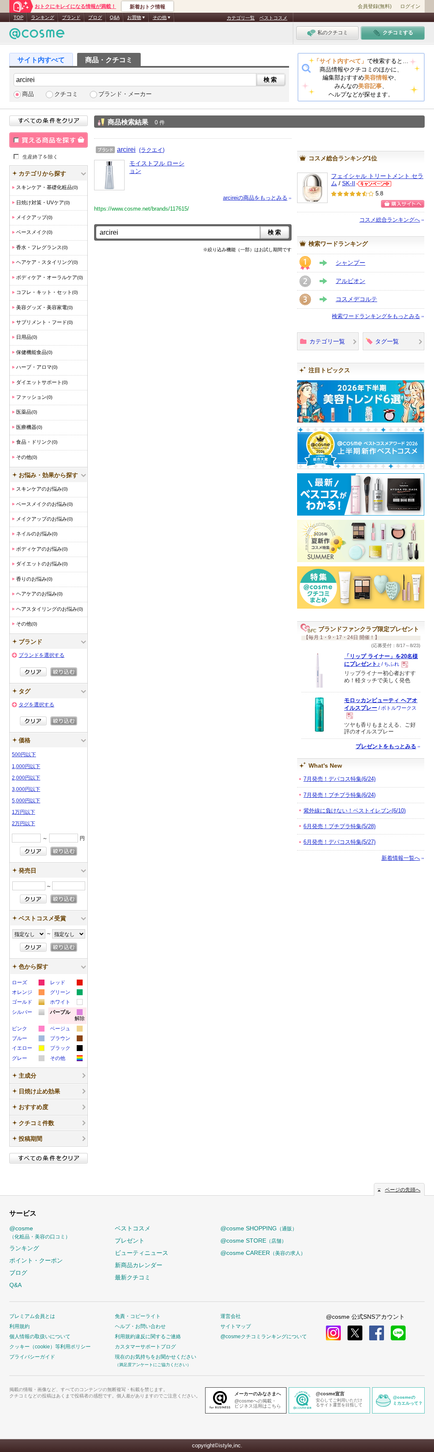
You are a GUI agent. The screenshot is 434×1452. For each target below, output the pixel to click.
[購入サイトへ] (402, 204)
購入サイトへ (402, 204)
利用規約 (19, 1326)
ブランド (71, 17)
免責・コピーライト (138, 1316)
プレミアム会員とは (32, 1316)
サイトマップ (235, 1326)
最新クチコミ (132, 1277)
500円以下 (24, 755)
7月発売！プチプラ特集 (339, 795)
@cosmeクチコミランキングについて (263, 1336)
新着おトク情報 (147, 7)
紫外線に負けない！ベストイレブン (354, 810)
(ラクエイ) (151, 150)
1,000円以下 (26, 766)
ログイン (410, 6)
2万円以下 (23, 823)
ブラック (66, 1049)
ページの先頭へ (402, 1190)
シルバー (28, 1013)
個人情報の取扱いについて (39, 1336)
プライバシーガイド (32, 1357)
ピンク (28, 1030)
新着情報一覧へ (400, 858)
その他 (66, 1059)
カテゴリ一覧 (241, 17)
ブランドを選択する (41, 655)
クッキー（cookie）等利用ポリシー (50, 1347)
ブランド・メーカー (125, 94)
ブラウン (66, 1039)
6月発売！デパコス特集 (339, 842)
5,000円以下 (26, 801)
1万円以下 (23, 812)
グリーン (66, 993)
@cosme (39, 1232)
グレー (28, 1059)
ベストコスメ (273, 17)
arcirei (126, 149)
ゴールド (28, 1003)
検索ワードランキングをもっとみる (376, 316)
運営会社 (230, 1316)
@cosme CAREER (263, 1252)
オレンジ (28, 993)
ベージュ (66, 1030)
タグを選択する (36, 705)
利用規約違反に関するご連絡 (148, 1336)
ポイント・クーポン (36, 1260)
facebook (376, 1333)
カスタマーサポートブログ (145, 1347)
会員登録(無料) (375, 6)
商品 (28, 94)
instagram (333, 1333)
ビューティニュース (141, 1252)
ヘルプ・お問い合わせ (140, 1326)
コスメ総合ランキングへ (389, 220)
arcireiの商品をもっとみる (255, 198)
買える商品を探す (48, 140)
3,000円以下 (26, 789)
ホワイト (66, 1003)
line (398, 1333)
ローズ (28, 984)
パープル (67, 1016)
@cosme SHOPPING (258, 1228)
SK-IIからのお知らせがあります (374, 184)
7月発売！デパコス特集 (339, 779)
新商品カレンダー (138, 1265)
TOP (18, 17)
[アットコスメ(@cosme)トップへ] (36, 36)
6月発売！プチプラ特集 (339, 826)
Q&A (115, 17)
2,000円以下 (26, 778)
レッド (66, 984)
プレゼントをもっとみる (386, 746)
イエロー (28, 1049)
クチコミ (66, 94)
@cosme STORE (253, 1240)
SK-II (348, 183)
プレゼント (130, 1240)
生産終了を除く (40, 156)
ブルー (28, 1039)
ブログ (95, 17)
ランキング (42, 17)
